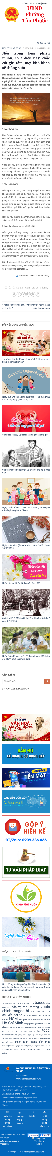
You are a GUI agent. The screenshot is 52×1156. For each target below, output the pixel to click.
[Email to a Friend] (28, 294)
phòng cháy (22, 1035)
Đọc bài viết (44, 43)
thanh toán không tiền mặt (32, 1041)
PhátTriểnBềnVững (9, 1035)
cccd (41, 1007)
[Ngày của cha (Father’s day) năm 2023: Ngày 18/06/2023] (26, 529)
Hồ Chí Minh (12, 1023)
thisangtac (6, 1045)
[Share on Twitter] (23, 294)
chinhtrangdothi (15, 1011)
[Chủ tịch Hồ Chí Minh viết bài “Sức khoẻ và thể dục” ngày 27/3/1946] (26, 602)
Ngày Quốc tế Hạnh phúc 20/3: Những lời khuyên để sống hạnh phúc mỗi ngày (26, 509)
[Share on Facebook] (19, 294)
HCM (13, 1019)
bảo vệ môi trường (25, 1007)
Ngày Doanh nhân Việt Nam (38, 1027)
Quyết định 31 (33, 1035)
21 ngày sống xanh (22, 1003)
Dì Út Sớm (33, 1015)
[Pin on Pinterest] (33, 294)
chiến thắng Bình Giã (40, 1011)
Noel (25, 1031)
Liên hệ (32, 1116)
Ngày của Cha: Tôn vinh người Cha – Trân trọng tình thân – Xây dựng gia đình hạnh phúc (26, 398)
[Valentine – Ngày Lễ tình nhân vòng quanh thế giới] (26, 418)
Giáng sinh (41, 1015)
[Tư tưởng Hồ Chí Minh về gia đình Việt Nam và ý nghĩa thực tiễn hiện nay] (26, 343)
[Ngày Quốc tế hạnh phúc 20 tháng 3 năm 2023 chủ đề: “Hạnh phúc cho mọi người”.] (26, 640)
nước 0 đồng (34, 1031)
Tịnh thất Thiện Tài (25, 1049)
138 (32, 1003)
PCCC (46, 1030)
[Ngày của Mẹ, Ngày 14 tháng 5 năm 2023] (26, 567)
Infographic (28, 1024)
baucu (40, 1002)
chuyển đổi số (12, 1015)
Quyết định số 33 (21, 1038)
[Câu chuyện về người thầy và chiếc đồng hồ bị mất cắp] (26, 453)
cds (47, 1007)
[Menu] (26, 33)
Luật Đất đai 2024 (40, 1024)
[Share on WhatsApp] (14, 294)
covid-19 (26, 1015)
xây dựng (36, 1049)
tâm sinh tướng (12, 1049)
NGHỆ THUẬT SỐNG (11, 48)
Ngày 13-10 (25, 1027)
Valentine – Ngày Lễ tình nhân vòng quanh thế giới (25, 434)
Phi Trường (28, 48)
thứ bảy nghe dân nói (19, 1046)
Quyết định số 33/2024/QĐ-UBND (38, 1038)
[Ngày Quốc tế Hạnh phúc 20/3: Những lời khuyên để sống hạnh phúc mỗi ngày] (26, 491)
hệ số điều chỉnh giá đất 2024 (39, 1020)
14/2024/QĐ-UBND (8, 1003)
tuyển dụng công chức (33, 1046)
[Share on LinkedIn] (38, 294)
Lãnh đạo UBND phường (20, 1119)
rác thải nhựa (7, 1042)
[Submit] (47, 681)
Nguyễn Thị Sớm (15, 1027)
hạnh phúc (23, 1020)
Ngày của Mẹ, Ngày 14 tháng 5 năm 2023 (21, 583)
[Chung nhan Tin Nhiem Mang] (39, 1141)
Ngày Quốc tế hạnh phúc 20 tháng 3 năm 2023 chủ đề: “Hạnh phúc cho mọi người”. (26, 657)
